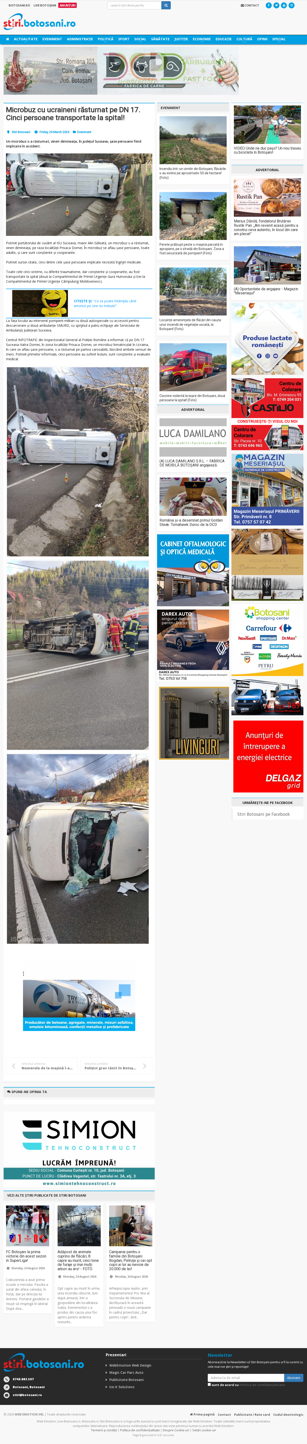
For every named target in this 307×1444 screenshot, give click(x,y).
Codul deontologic (288, 1414)
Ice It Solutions (121, 1387)
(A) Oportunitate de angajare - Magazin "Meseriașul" (266, 291)
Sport (124, 39)
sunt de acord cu (248, 1385)
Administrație (80, 39)
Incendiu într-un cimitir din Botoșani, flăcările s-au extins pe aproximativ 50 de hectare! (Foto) (192, 173)
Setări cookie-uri (204, 1430)
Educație (224, 39)
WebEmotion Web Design (130, 1365)
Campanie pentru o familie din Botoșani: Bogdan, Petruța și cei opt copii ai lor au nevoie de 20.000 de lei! (130, 1260)
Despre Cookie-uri (176, 1430)
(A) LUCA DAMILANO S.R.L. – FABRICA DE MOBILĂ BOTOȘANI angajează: (191, 463)
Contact (224, 1414)
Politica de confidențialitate (262, 1385)
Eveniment (52, 39)
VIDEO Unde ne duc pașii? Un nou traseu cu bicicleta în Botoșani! (267, 150)
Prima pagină (204, 1414)
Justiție (181, 39)
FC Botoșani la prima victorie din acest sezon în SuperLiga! (26, 1256)
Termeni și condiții (104, 1430)
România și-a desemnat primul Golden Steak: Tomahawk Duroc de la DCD (191, 522)
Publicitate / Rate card (252, 1414)
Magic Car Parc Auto (126, 1372)
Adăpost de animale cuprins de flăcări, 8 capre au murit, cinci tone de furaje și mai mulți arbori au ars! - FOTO (78, 1260)
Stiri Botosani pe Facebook (263, 814)
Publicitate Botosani (126, 1379)
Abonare (293, 1377)
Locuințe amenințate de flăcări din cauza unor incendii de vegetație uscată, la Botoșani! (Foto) (190, 324)
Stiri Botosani (21, 132)
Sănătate (160, 39)
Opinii (262, 39)
